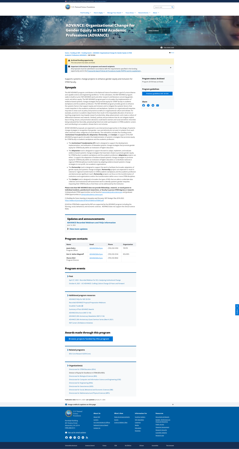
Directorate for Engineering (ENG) (81, 383)
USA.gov (141, 445)
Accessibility (155, 445)
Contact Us (97, 428)
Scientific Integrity (161, 433)
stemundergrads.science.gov (112, 192)
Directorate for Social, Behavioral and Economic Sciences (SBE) (91, 390)
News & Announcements (122, 417)
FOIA (115, 445)
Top (235, 393)
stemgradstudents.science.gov (92, 194)
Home (67, 53)
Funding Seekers (140, 417)
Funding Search (87, 53)
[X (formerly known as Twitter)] (70, 437)
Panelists (138, 431)
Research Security (161, 430)
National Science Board (101, 425)
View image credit (169, 47)
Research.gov (160, 435)
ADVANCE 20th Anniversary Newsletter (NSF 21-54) (86, 316)
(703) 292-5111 (70, 428)
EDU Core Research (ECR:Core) (80, 354)
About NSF (97, 417)
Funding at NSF (75, 53)
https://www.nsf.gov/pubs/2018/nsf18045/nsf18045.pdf (84, 200)
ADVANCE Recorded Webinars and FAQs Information (91, 222)
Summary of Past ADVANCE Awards (81, 309)
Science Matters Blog (120, 422)
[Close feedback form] (237, 306)
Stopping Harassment (162, 427)
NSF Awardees (139, 420)
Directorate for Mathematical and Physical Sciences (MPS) (89, 393)
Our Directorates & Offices (102, 422)
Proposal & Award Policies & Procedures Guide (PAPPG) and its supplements (114, 71)
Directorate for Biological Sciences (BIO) (83, 376)
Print (172, 53)
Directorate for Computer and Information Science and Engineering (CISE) (95, 379)
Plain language (170, 445)
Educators (138, 428)
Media (137, 425)
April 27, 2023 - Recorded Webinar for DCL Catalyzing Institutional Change (95, 280)
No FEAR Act (128, 445)
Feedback (237, 311)
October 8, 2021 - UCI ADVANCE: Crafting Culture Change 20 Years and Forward (96, 283)
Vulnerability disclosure (71, 445)
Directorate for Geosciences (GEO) (81, 386)
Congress (138, 422)
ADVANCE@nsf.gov (96, 248)
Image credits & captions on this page (82, 404)
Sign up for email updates (77, 432)
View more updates (78, 229)
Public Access (160, 424)
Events (116, 420)
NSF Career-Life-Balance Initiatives (81, 323)
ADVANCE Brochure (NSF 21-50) (80, 313)
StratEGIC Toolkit (75, 306)
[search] (172, 7)
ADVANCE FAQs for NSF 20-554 (79, 299)
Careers (96, 420)
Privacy (104, 445)
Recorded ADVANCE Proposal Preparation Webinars (87, 303)
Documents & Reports (162, 417)
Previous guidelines (157, 94)
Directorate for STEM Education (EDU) (82, 369)
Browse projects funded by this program (89, 338)
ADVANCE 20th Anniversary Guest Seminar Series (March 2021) (91, 319)
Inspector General (90, 445)
